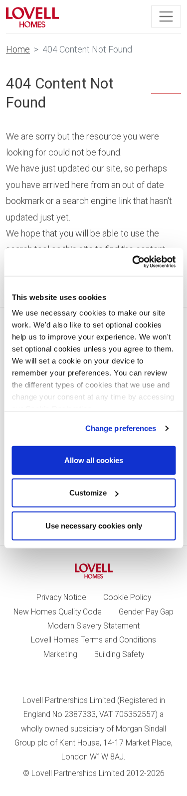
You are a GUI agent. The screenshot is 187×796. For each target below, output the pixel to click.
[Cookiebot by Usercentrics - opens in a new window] (133, 262)
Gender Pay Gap (146, 611)
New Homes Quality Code (57, 611)
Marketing (60, 654)
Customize (88, 492)
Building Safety (119, 654)
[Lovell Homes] (32, 16)
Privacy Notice (61, 597)
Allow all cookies (93, 460)
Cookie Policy (127, 597)
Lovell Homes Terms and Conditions (93, 639)
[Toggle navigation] (166, 17)
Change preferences (121, 428)
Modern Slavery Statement (93, 625)
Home (18, 49)
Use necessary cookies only (93, 525)
